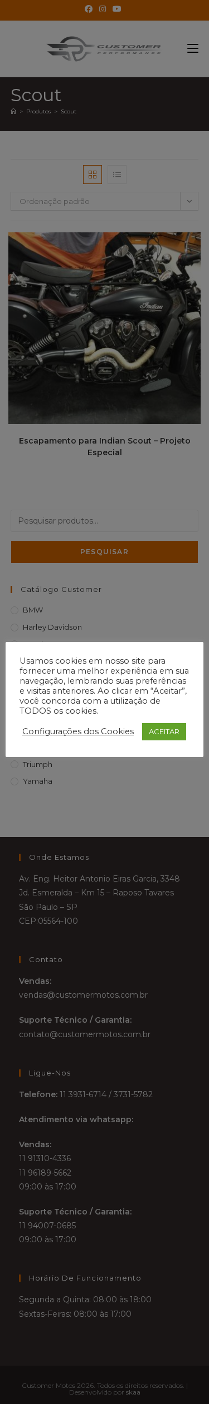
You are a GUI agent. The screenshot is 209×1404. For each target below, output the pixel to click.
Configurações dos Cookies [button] (78, 731)
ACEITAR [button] (164, 731)
